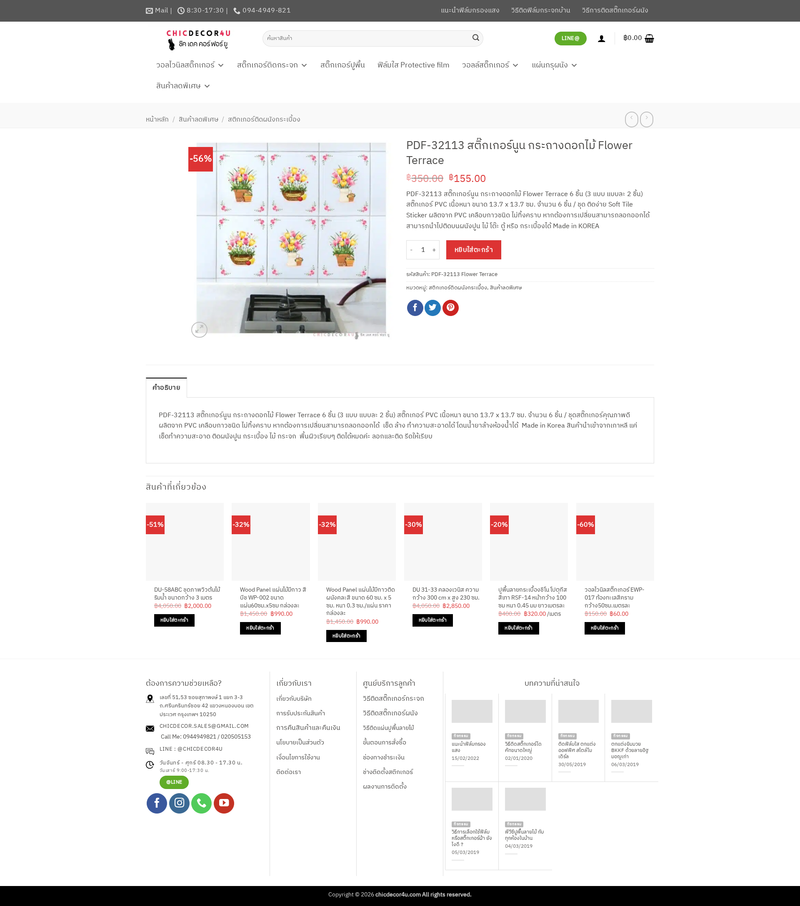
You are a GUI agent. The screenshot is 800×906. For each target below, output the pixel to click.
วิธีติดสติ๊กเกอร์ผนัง (390, 713)
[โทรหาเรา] (201, 803)
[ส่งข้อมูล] (476, 38)
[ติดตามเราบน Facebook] (157, 803)
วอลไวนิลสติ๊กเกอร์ (185, 65)
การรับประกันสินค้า (300, 713)
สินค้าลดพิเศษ (178, 86)
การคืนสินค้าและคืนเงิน (308, 728)
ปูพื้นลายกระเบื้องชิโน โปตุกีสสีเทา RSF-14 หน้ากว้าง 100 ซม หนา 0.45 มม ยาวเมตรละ (532, 598)
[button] (638, 38)
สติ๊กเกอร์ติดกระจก (267, 65)
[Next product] (631, 119)
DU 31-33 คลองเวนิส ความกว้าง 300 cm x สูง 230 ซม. (446, 594)
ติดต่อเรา (288, 772)
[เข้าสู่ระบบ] (602, 38)
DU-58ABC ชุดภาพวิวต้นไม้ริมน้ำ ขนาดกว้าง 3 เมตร (187, 594)
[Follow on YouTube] (224, 803)
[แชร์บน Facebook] (415, 308)
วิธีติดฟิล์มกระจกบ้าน (540, 10)
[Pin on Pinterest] (450, 308)
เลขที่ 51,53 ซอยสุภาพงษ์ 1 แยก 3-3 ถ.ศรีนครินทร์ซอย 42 (201, 701)
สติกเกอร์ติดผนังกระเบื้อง (264, 119)
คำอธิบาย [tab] (166, 387)
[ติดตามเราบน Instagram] (179, 803)
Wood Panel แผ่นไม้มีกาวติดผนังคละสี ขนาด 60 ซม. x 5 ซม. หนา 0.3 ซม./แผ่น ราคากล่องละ (360, 601)
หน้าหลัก (157, 119)
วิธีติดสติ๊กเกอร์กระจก (393, 698)
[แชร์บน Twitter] (433, 308)
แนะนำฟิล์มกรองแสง (470, 10)
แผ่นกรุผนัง (550, 65)
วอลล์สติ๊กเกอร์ (485, 65)
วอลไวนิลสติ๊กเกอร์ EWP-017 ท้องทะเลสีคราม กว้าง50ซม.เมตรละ (615, 598)
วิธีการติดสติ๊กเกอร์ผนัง (615, 10)
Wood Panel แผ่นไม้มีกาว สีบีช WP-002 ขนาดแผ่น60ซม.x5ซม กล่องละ (273, 598)
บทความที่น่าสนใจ (552, 683)
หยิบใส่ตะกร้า (474, 250)
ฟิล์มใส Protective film (414, 65)
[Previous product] (646, 119)
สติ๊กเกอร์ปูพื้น (342, 65)
